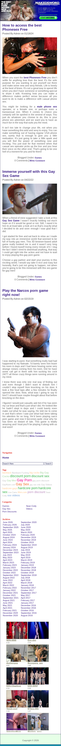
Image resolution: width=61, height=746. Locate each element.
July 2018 (25, 577)
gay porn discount (40, 480)
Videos (29, 509)
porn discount (36, 492)
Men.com (22, 492)
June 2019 (26, 552)
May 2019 (25, 555)
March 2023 (8, 562)
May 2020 (25, 530)
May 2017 (25, 595)
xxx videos (13, 495)
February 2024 (10, 545)
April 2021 (7, 608)
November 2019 (28, 540)
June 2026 (8, 522)
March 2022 (8, 585)
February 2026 (10, 525)
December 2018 (28, 567)
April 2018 (25, 580)
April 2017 (25, 598)
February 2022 (10, 588)
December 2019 (28, 537)
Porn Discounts (9, 511)
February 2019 (28, 562)
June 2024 (8, 540)
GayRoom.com (8, 485)
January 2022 (9, 590)
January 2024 (9, 547)
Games (38, 157)
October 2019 (27, 542)
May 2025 (7, 530)
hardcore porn (28, 488)
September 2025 (11, 527)
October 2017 (27, 590)
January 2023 (9, 567)
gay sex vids (35, 485)
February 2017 (28, 600)
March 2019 (26, 560)
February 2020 (28, 535)
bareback (6, 472)
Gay (4, 480)
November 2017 (28, 588)
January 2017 (27, 603)
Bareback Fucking (20, 473)
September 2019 (29, 545)
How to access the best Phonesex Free (22, 27)
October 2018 (27, 572)
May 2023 (7, 557)
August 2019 (27, 547)
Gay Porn (24, 480)
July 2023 (7, 555)
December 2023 (10, 550)
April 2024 (7, 542)
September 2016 (29, 613)
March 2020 (26, 532)
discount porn (20, 476)
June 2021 (8, 603)
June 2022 (8, 580)
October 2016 (27, 610)
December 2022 (10, 570)
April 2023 (7, 560)
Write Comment (37, 160)
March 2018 (26, 583)
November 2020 (10, 615)
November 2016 (28, 608)
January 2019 (27, 565)
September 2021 (11, 598)
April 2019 (25, 557)
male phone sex (47, 106)
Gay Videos (46, 484)
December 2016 (28, 605)
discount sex (40, 476)
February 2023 (10, 565)
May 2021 (7, 605)
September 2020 (29, 522)
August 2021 (9, 600)
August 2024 (9, 537)
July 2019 (25, 550)
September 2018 (29, 575)
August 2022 (9, 577)
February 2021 (10, 610)
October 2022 (9, 572)
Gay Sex (22, 484)
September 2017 (29, 593)
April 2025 (7, 532)
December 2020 (10, 613)
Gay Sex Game (11, 220)
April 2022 (7, 583)
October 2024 (9, 535)
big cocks (34, 472)
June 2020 (26, 527)
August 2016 (27, 615)
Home (5, 457)
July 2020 (25, 525)
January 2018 (27, 585)
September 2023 (11, 552)
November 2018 (28, 570)
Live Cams (12, 492)
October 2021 (9, 595)
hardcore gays (9, 488)
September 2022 (11, 575)
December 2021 (10, 593)
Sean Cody (31, 506)
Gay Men (11, 480)
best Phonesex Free (35, 77)
